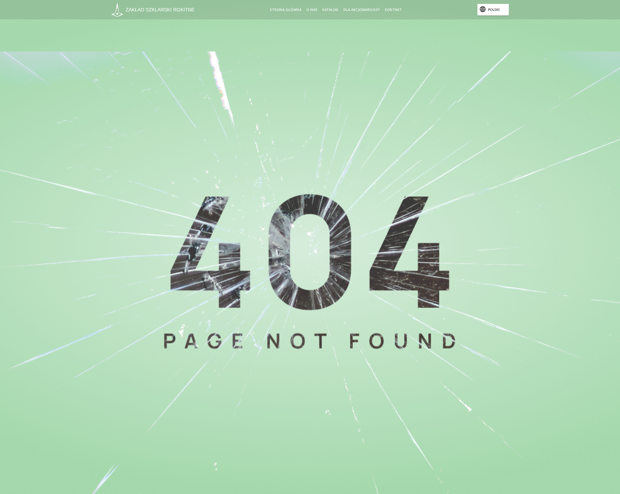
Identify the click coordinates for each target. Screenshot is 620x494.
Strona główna (286, 9)
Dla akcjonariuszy (361, 9)
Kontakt (393, 9)
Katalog (330, 9)
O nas (311, 9)
